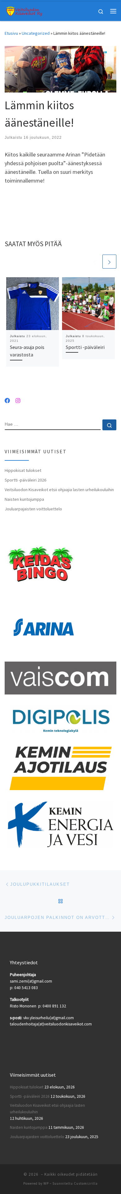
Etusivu (11, 33)
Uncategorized (36, 33)
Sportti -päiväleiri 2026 (25, 480)
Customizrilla (86, 1183)
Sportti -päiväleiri (85, 347)
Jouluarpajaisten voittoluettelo (33, 509)
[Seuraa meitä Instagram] (18, 400)
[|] (24, 10)
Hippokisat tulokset (23, 470)
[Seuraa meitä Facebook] (7, 400)
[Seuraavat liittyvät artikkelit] (109, 262)
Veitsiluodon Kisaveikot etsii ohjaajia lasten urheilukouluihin (59, 489)
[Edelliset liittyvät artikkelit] (94, 262)
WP (46, 1183)
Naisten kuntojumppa (24, 499)
